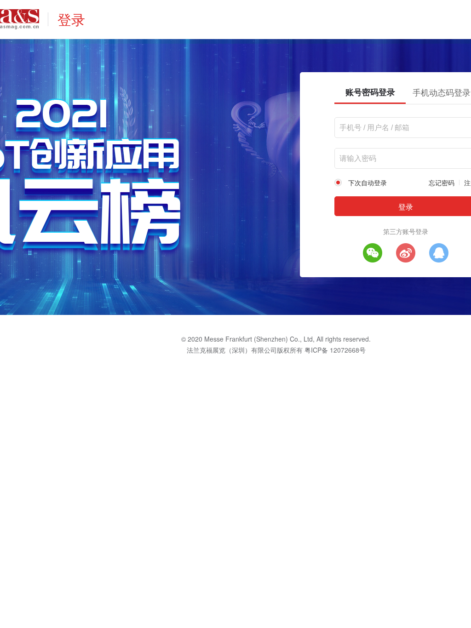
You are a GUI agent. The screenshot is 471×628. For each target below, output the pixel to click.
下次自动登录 (367, 182)
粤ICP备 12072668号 (335, 349)
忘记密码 (441, 182)
